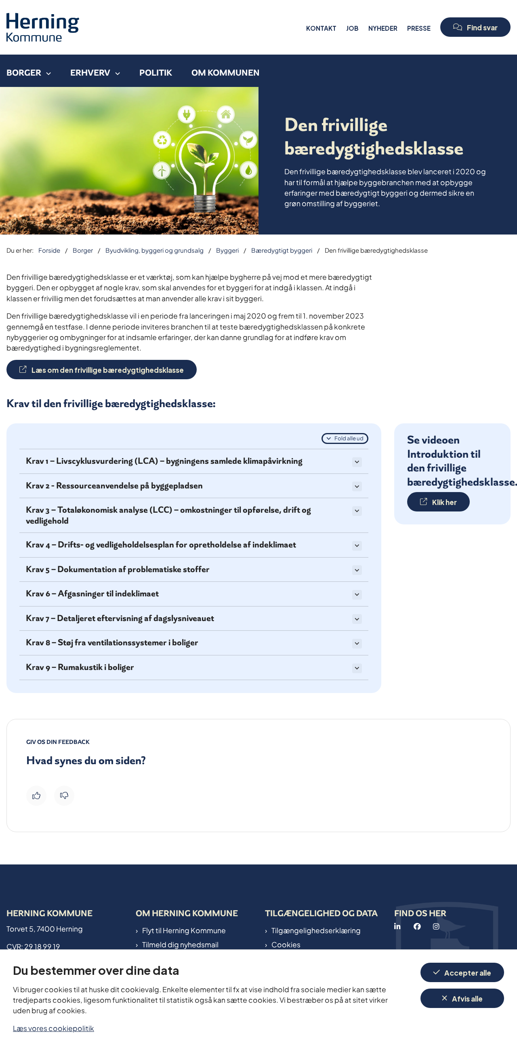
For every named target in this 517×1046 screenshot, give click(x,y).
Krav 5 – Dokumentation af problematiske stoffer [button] (118, 569)
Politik (155, 72)
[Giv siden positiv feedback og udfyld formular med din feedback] (36, 796)
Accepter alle (467, 972)
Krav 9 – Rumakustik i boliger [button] (80, 667)
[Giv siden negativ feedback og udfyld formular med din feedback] (64, 796)
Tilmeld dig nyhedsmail (180, 944)
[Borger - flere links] (46, 71)
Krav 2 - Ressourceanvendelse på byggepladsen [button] (114, 485)
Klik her (444, 501)
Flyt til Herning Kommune (184, 930)
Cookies (286, 944)
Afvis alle (467, 998)
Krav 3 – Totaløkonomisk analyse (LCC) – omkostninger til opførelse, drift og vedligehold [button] (168, 515)
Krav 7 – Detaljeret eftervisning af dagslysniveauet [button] (120, 618)
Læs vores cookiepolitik (53, 1027)
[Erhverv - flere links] (115, 71)
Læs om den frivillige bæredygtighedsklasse (108, 369)
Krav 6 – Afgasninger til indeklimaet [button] (92, 593)
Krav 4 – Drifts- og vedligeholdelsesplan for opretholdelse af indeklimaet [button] (161, 544)
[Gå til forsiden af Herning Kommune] (153, 27)
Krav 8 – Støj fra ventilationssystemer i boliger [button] (112, 642)
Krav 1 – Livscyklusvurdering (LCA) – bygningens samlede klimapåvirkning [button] (164, 461)
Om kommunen (225, 72)
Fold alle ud (349, 437)
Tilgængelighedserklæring (316, 930)
